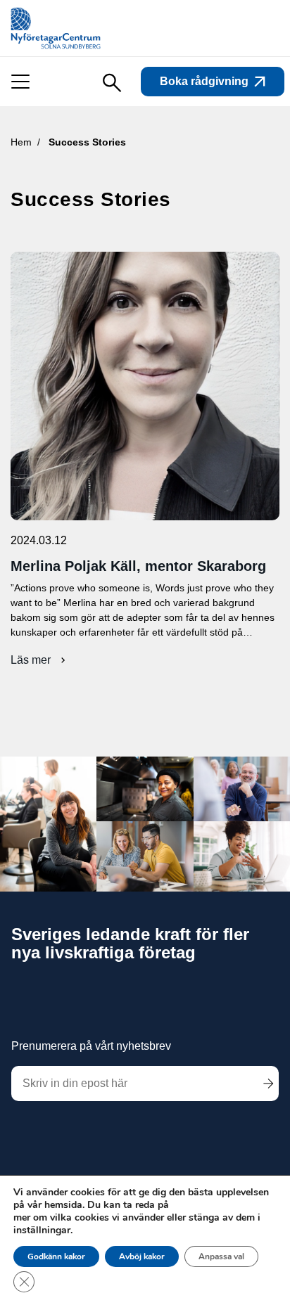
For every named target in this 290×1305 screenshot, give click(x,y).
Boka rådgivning (204, 81)
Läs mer (37, 660)
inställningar (41, 1230)
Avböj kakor (142, 1256)
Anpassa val (221, 1256)
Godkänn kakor (56, 1256)
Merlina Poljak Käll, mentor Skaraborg (138, 566)
